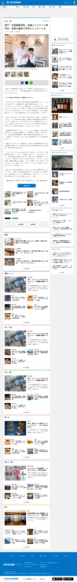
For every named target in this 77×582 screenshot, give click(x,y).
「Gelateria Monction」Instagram (35, 211)
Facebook (65, 3)
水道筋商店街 (17, 31)
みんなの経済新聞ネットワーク (11, 579)
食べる (18, 7)
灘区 (6, 31)
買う (34, 7)
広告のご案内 (28, 566)
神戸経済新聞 (14, 2)
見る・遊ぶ (26, 7)
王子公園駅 (11, 31)
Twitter (69, 3)
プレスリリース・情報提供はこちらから (49, 562)
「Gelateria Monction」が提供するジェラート (20, 97)
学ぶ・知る (52, 7)
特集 (60, 7)
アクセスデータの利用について (32, 564)
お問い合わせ (44, 564)
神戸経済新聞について (30, 562)
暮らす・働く (42, 7)
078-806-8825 (39, 91)
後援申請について (45, 566)
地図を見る (27, 185)
